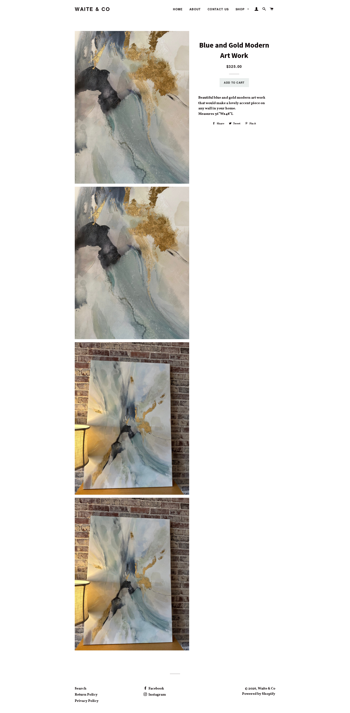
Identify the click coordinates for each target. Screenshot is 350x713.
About (195, 9)
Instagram (157, 694)
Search (80, 688)
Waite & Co (92, 9)
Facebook (156, 688)
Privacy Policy (87, 701)
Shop (241, 9)
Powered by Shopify (258, 694)
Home (178, 9)
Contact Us (218, 9)
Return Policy (86, 694)
